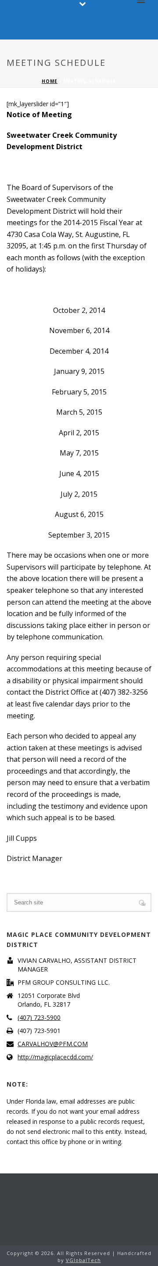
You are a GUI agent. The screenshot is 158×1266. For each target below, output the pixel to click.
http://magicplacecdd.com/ (55, 1057)
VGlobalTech (83, 1260)
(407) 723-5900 (39, 1018)
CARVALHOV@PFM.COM (53, 1044)
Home (49, 81)
